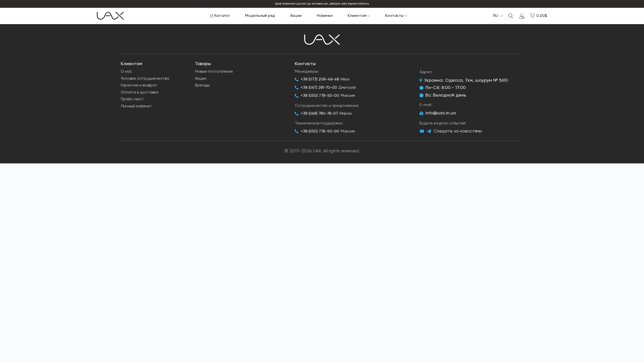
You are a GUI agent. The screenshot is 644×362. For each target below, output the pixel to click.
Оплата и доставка (139, 92)
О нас (126, 72)
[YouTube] (422, 131)
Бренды (202, 85)
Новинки (325, 16)
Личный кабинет (136, 106)
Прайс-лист (132, 99)
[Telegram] (429, 131)
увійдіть (335, 3)
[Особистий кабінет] (522, 16)
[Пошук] (511, 16)
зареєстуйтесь (358, 3)
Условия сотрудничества (145, 79)
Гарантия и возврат (139, 85)
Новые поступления (214, 72)
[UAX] (110, 15)
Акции (296, 16)
